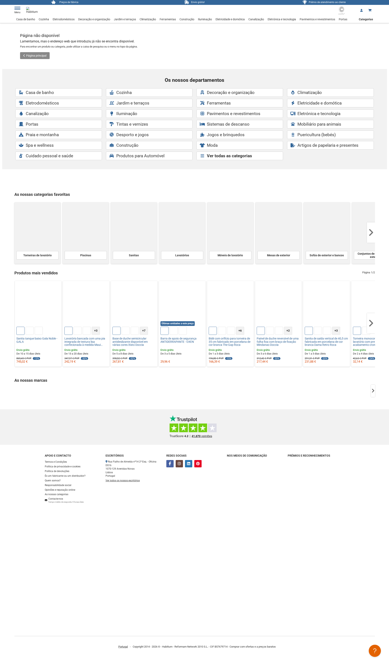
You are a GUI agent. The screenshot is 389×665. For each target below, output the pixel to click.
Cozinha (44, 19)
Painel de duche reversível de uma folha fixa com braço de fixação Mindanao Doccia (278, 341)
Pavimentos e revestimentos (317, 19)
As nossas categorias (56, 494)
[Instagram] (179, 463)
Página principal (36, 55)
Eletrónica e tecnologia (282, 19)
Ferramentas (168, 19)
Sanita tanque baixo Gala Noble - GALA (36, 340)
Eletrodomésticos (64, 19)
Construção (187, 19)
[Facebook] (170, 463)
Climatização (148, 19)
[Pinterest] (198, 463)
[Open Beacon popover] (375, 651)
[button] (371, 232)
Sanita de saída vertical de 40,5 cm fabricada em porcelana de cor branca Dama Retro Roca (326, 341)
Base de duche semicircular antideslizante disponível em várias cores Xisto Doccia (130, 341)
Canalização (256, 19)
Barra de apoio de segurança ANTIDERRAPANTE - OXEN (178, 340)
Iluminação (205, 19)
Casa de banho (25, 19)
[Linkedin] (188, 463)
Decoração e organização (94, 19)
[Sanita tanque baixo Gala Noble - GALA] (38, 304)
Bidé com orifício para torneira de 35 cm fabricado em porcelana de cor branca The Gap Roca (229, 341)
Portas (343, 19)
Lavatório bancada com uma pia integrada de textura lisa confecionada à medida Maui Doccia (84, 341)
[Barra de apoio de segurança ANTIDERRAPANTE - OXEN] (182, 304)
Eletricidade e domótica (230, 19)
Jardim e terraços (125, 19)
